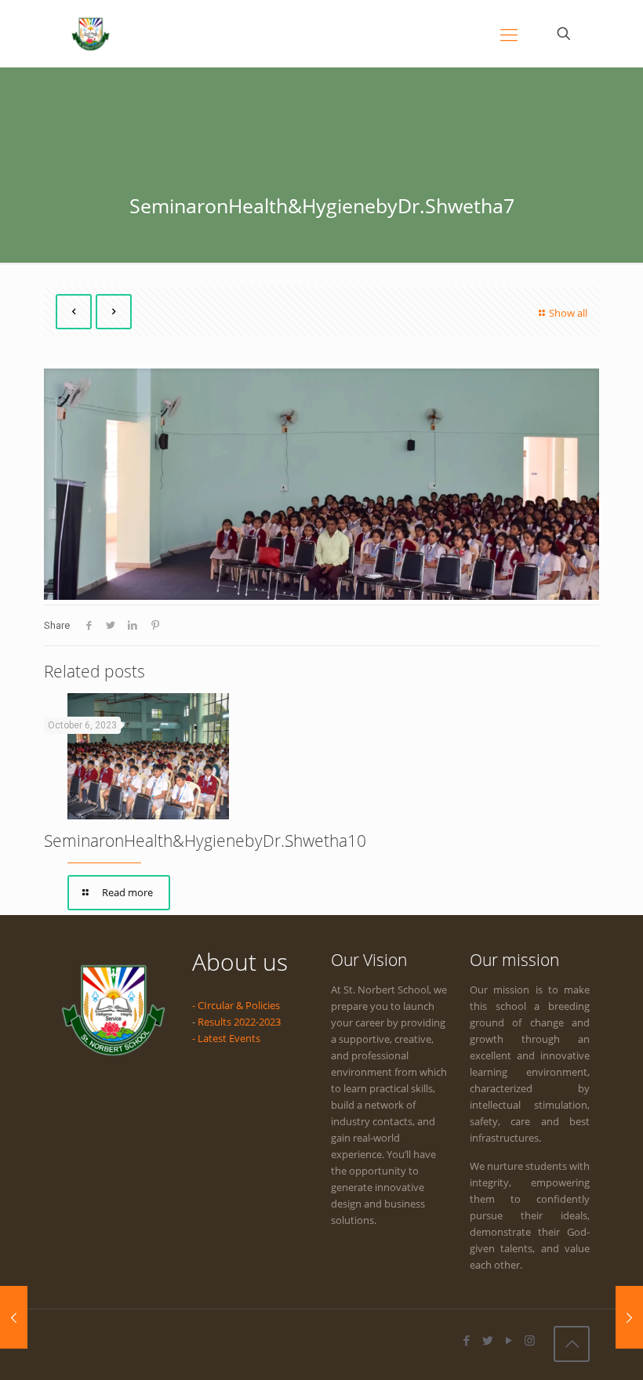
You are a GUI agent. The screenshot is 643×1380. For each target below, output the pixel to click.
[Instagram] (529, 1340)
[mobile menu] (509, 33)
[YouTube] (508, 1340)
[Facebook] (466, 1340)
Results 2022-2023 (239, 1022)
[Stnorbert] (90, 33)
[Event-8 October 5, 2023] (13, 1317)
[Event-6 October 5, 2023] (629, 1317)
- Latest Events (226, 1038)
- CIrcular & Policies (236, 1005)
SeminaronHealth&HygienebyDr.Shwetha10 (205, 841)
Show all (568, 313)
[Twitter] (487, 1340)
